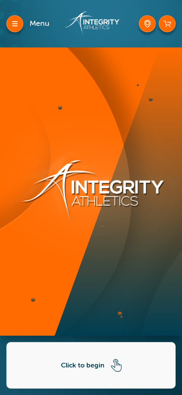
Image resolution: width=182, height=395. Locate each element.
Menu (40, 23)
